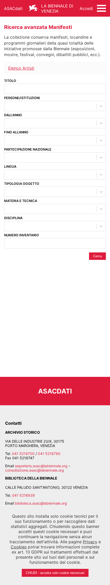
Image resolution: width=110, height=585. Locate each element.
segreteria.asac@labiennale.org (41, 466)
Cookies (19, 546)
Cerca (97, 256)
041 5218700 (23, 453)
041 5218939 (23, 495)
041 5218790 (49, 453)
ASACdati (13, 8)
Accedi (86, 8)
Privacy (90, 541)
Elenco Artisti (21, 68)
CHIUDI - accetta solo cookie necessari (55, 573)
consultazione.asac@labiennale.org (34, 470)
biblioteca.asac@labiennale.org (41, 503)
